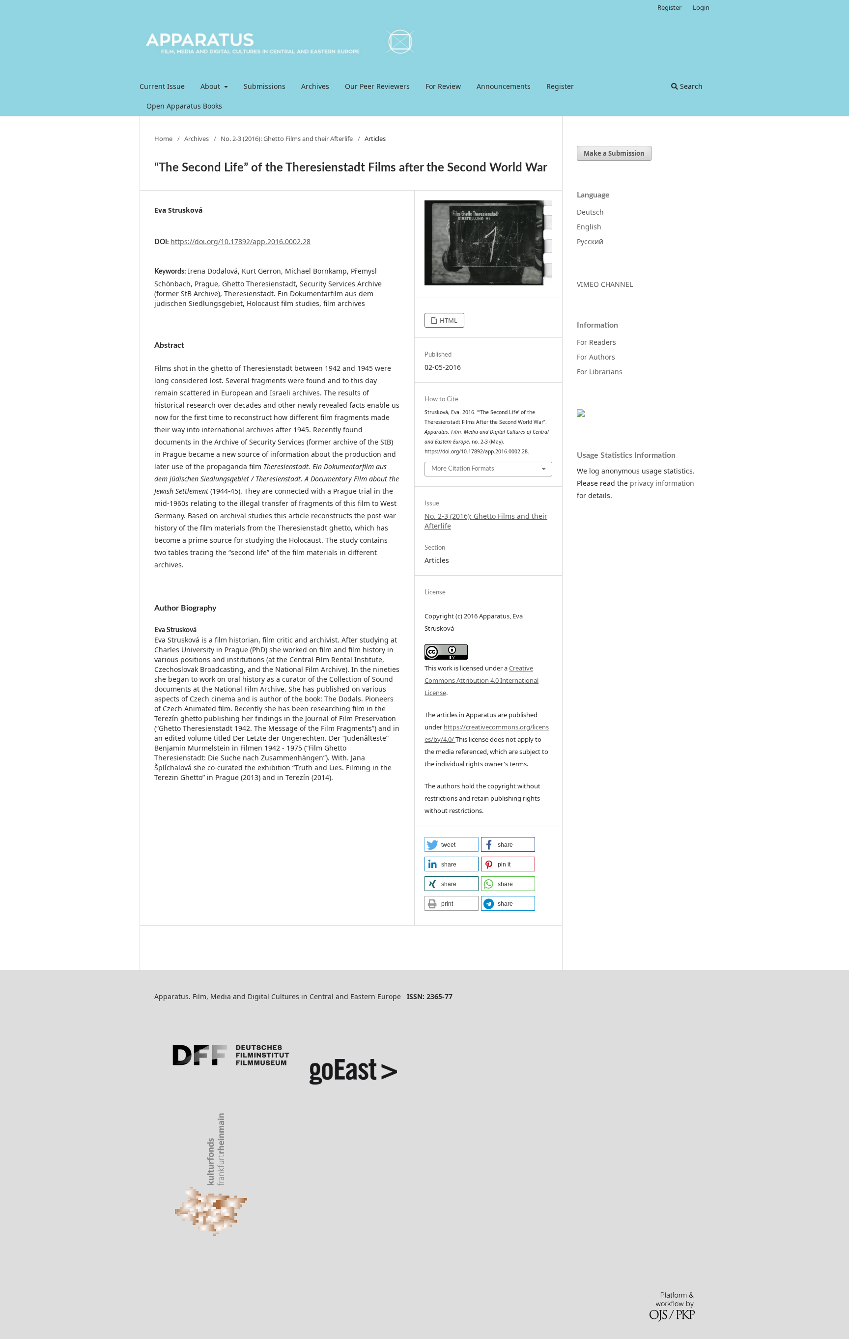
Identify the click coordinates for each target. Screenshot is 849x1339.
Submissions (264, 86)
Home (163, 138)
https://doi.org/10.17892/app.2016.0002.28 (240, 241)
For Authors (596, 357)
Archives (315, 86)
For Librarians (600, 371)
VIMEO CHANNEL (605, 284)
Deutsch (590, 212)
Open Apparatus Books (184, 106)
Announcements (504, 86)
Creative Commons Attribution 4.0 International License (481, 680)
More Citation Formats (462, 469)
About (211, 86)
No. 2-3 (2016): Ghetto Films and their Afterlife (287, 138)
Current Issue (162, 86)
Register (560, 86)
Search (690, 86)
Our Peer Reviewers (377, 86)
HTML (447, 320)
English (589, 226)
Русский (590, 241)
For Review (443, 86)
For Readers (596, 342)
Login (701, 7)
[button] (451, 844)
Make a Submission (614, 153)
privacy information (662, 483)
